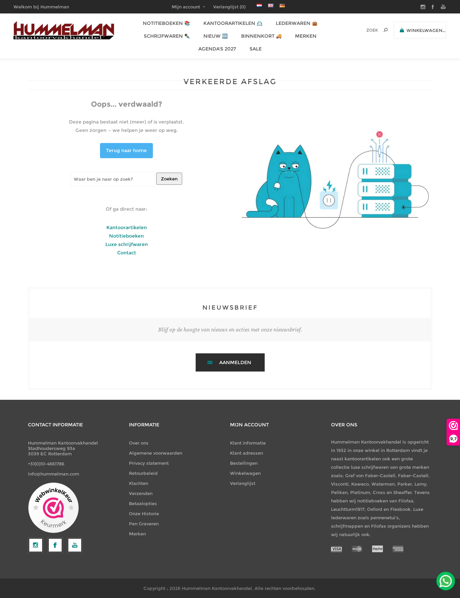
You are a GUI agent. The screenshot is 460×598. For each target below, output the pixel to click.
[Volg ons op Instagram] (35, 545)
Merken (137, 533)
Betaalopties (143, 503)
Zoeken (169, 178)
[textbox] (363, 30)
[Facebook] (55, 545)
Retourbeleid (143, 473)
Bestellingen (244, 463)
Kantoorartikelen (126, 227)
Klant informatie (248, 443)
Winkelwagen (245, 473)
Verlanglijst (242, 483)
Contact (126, 253)
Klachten (138, 483)
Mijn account (186, 6)
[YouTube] (74, 545)
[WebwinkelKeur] (53, 508)
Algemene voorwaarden (155, 453)
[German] (282, 5)
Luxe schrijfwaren (126, 244)
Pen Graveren (144, 523)
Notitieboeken (126, 236)
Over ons (139, 443)
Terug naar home (126, 150)
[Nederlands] (259, 5)
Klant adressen (246, 453)
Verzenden (141, 493)
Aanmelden (235, 362)
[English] (270, 5)
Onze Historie (144, 513)
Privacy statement (149, 463)
